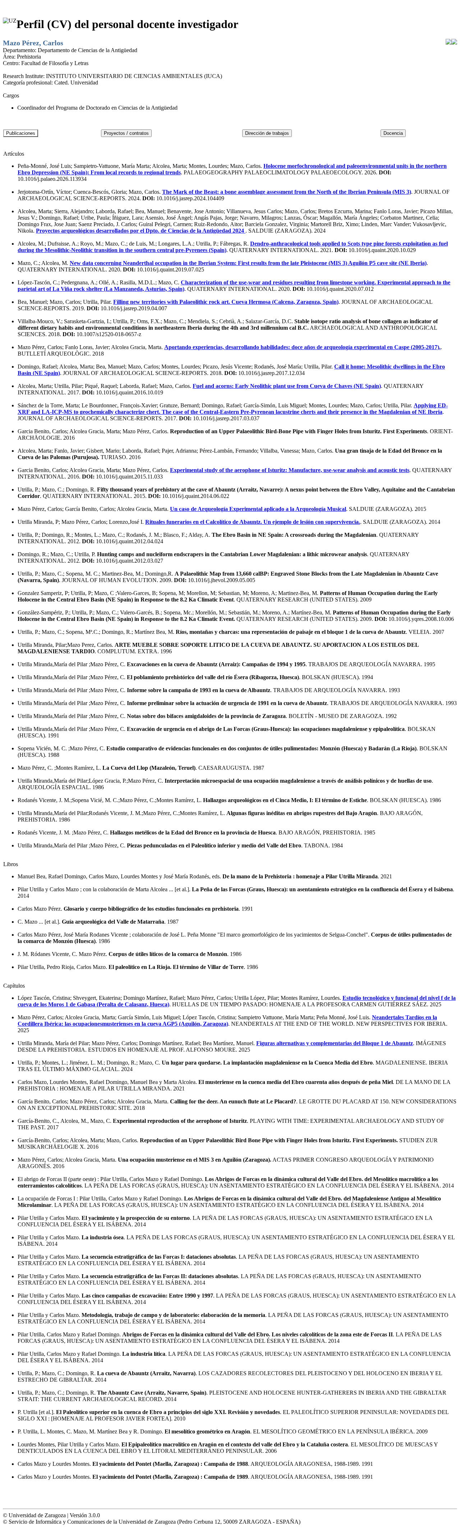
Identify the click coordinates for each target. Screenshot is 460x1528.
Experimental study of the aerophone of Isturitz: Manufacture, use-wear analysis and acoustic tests (289, 470)
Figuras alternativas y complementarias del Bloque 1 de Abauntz (334, 1043)
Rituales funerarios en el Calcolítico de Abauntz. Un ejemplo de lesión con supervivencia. (252, 522)
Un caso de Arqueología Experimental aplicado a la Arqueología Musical (258, 509)
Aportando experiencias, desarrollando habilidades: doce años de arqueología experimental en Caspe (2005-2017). (302, 347)
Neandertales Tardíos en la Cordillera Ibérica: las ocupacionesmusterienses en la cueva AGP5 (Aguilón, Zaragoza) (227, 1020)
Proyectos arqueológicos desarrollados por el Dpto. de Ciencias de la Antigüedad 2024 (140, 231)
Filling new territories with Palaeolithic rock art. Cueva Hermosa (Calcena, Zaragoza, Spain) (226, 302)
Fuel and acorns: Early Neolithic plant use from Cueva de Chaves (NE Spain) (287, 386)
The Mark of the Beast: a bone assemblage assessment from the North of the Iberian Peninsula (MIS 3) (286, 192)
